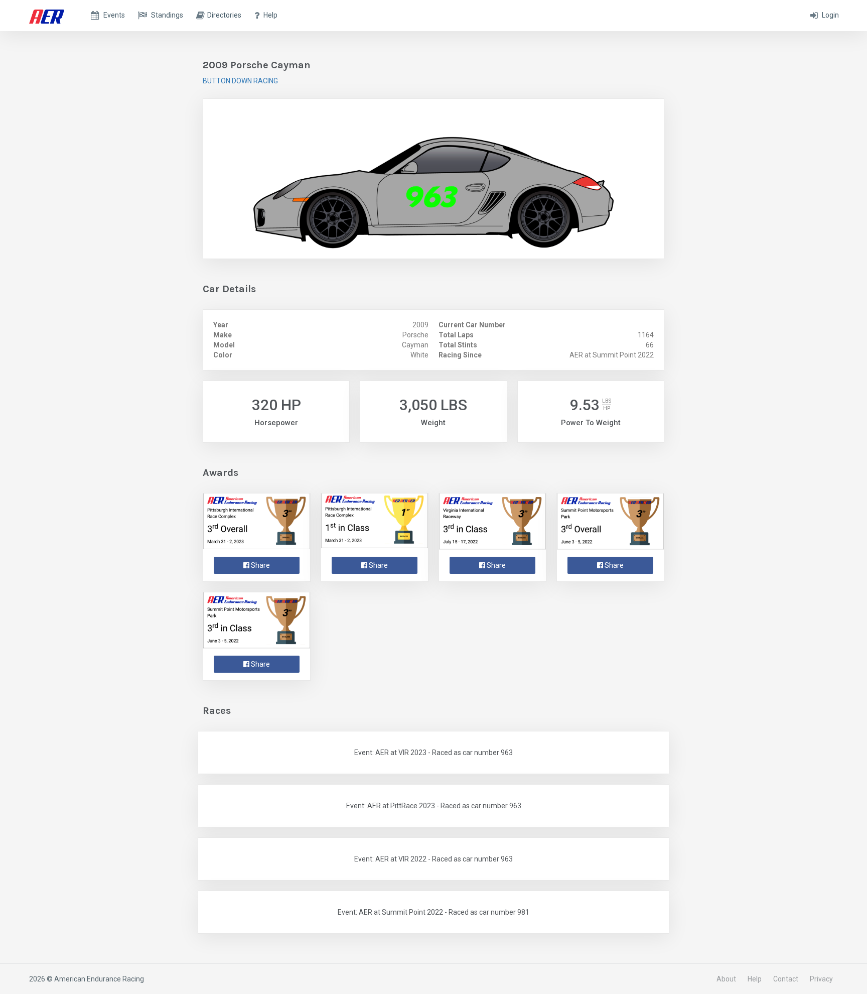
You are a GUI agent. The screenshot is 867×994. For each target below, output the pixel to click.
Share (259, 565)
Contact (785, 979)
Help (755, 979)
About (726, 979)
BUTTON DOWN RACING (240, 81)
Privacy (821, 979)
